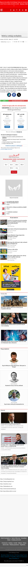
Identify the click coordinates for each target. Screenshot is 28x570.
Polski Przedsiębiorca (6, 538)
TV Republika (13, 556)
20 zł (6, 164)
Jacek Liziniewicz (14, 384)
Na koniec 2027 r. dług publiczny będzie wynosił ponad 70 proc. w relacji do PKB (12, 445)
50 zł (11, 164)
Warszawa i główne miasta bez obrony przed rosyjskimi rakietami (16, 256)
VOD (16, 555)
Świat (11, 239)
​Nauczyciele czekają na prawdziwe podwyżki (17, 207)
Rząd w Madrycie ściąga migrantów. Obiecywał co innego (16, 235)
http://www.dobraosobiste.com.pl (8, 491)
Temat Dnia (12, 226)
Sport (11, 252)
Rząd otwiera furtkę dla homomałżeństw (17, 229)
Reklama (20, 543)
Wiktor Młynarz (13, 238)
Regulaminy (22, 544)
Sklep (10, 558)
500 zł (11, 168)
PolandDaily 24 (15, 558)
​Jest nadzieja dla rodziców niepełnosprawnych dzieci (13, 202)
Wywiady (3, 410)
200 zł (22, 164)
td (10, 224)
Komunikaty (24, 538)
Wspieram (14, 172)
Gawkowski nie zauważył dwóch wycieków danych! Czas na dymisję (13, 325)
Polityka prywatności (14, 544)
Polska (8, 204)
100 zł (16, 164)
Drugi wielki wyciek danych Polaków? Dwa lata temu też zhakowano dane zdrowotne (13, 342)
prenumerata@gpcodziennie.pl (6, 149)
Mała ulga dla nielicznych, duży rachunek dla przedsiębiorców (17, 243)
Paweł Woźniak (13, 245)
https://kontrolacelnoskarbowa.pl (8, 488)
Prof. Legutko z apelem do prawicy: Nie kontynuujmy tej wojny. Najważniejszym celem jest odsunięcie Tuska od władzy (13, 467)
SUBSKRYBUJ (5, 108)
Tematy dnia (4, 294)
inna (17, 168)
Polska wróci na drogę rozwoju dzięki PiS (10, 424)
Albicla (18, 556)
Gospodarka (12, 247)
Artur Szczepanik (13, 251)
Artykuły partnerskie (16, 540)
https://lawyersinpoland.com (7, 481)
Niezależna (3, 555)
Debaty (8, 540)
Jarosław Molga (13, 258)
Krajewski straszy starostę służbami (14, 385)
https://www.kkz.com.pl (5, 484)
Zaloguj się (19, 132)
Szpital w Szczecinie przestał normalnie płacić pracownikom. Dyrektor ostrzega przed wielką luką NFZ (17, 222)
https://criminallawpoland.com (7, 479)
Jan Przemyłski (13, 230)
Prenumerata (5, 543)
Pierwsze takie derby (12, 249)
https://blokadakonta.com (6, 486)
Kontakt (15, 543)
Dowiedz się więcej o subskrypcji (14, 145)
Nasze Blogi (20, 555)
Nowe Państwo (10, 555)
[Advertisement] (14, 21)
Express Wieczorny (16, 538)
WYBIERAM (7, 126)
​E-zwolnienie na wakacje (12, 212)
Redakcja (11, 543)
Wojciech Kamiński (14, 197)
